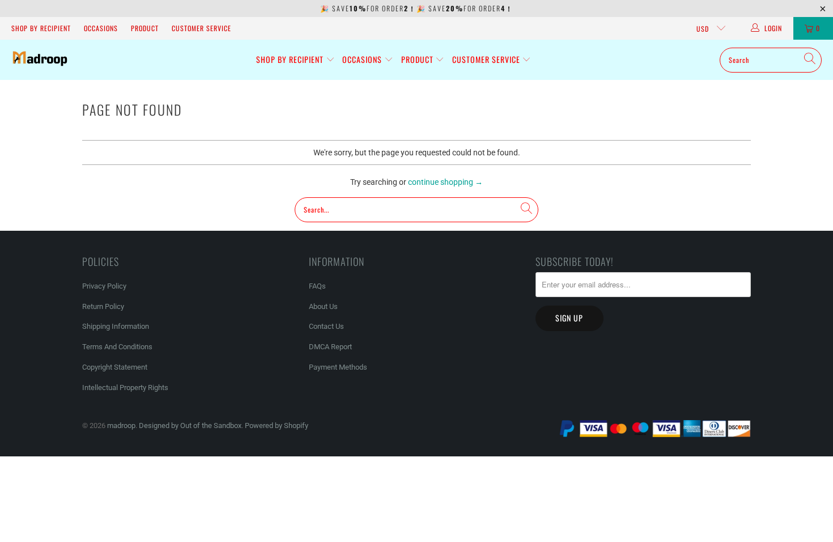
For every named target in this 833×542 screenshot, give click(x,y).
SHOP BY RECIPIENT (41, 28)
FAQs (317, 286)
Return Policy (103, 306)
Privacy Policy (104, 286)
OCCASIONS (101, 28)
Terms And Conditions (117, 346)
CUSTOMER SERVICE (201, 28)
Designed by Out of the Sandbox (190, 425)
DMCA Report (330, 346)
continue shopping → (445, 182)
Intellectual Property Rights (125, 387)
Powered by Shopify (276, 425)
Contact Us (326, 326)
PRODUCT (145, 28)
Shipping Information (115, 326)
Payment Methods (338, 367)
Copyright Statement (114, 367)
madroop (121, 425)
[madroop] (39, 59)
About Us (323, 306)
